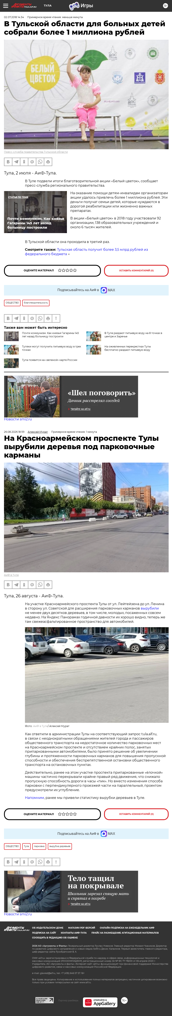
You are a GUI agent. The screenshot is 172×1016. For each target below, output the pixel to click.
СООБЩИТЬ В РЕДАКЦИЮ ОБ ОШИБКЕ (55, 937)
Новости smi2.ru (18, 419)
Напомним (34, 798)
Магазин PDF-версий (81, 927)
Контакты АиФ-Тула (74, 933)
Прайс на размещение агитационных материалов (125, 933)
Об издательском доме (47, 927)
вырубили (150, 608)
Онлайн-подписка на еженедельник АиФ (127, 927)
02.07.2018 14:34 (14, 17)
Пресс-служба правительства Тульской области (36, 151)
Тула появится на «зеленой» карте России (49, 360)
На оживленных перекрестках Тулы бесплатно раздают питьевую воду (127, 348)
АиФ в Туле (11, 575)
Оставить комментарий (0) (136, 270)
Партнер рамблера (68, 1000)
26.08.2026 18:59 (14, 431)
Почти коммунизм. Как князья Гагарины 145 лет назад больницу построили (50, 334)
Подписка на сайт (44, 933)
